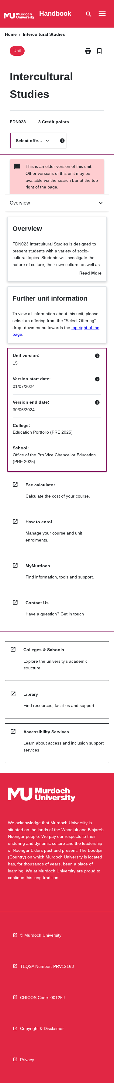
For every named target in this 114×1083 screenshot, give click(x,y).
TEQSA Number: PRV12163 (47, 966)
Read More (90, 274)
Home (11, 34)
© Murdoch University (40, 935)
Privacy (27, 1059)
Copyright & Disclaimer (42, 1028)
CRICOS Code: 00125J (42, 997)
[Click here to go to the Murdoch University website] (19, 17)
